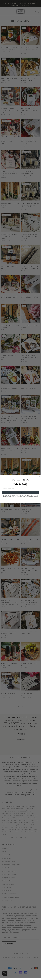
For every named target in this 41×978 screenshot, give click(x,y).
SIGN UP (20, 492)
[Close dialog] (39, 476)
